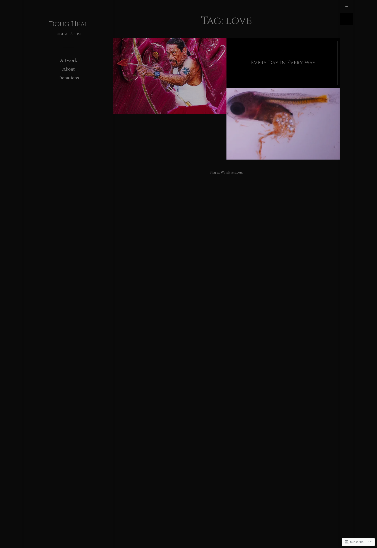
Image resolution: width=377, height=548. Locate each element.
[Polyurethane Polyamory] (283, 124)
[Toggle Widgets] (346, 12)
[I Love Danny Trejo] (170, 76)
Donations (68, 78)
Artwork (68, 60)
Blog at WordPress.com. (226, 173)
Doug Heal (68, 24)
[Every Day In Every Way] (283, 63)
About (68, 69)
